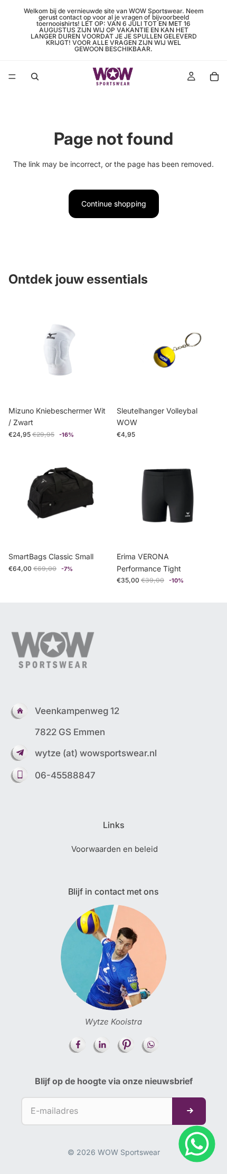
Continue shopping (113, 203)
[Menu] (12, 76)
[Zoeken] (34, 76)
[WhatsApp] (196, 1143)
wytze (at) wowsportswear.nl (96, 753)
